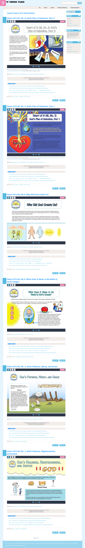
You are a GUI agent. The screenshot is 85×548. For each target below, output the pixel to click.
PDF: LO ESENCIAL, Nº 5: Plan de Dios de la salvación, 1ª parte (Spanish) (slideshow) (28, 176)
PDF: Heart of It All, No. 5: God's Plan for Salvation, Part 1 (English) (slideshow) (27, 174)
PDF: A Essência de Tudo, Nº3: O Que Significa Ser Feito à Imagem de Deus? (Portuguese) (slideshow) (32, 352)
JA (72, 11)
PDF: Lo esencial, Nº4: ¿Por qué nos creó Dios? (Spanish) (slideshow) (25, 261)
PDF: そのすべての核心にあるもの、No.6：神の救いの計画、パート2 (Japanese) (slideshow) (30, 90)
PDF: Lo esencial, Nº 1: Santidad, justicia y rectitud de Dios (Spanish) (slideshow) (27, 520)
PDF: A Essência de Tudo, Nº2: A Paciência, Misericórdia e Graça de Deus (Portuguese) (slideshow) (32, 437)
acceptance (18, 356)
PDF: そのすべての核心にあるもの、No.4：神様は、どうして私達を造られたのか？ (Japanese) (30, 263)
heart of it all (27, 96)
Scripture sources (60, 543)
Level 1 (45, 7)
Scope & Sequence (75, 7)
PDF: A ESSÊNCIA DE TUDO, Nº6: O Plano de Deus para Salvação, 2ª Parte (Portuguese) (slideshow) (32, 92)
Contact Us (75, 543)
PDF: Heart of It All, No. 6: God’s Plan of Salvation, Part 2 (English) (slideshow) (27, 86)
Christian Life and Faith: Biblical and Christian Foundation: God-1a (27, 247)
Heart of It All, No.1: (32, 69)
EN (68, 11)
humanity (30, 269)
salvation (21, 96)
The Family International (19, 545)
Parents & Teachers (62, 7)
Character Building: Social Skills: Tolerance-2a (22, 334)
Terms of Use (68, 543)
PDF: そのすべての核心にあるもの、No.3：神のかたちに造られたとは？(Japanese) (27, 350)
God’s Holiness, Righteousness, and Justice (46, 69)
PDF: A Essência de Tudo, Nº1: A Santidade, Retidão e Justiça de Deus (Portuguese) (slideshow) (31, 524)
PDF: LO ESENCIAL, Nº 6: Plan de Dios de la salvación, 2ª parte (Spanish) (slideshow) (28, 88)
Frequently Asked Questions (48, 543)
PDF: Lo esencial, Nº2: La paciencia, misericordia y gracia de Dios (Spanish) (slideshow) (29, 433)
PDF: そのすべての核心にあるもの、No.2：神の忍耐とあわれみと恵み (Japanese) (27, 435)
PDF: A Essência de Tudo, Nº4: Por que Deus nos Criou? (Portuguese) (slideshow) (28, 265)
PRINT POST (62, 100)
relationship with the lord (22, 269)
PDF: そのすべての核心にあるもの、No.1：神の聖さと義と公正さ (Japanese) (26, 522)
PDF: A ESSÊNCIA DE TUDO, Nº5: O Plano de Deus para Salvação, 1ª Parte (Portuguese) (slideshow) (32, 180)
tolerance (24, 356)
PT (74, 11)
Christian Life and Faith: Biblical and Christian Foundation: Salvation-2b (28, 74)
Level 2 (52, 7)
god (14, 96)
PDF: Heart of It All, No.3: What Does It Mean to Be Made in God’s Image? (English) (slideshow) (31, 346)
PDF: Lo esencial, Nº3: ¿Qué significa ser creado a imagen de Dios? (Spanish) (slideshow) (29, 348)
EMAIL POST (55, 100)
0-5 (39, 7)
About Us (38, 543)
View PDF (62, 21)
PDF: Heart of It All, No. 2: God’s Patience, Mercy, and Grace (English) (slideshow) (28, 431)
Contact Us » (72, 37)
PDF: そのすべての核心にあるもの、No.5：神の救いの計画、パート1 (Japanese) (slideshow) (30, 178)
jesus (17, 96)
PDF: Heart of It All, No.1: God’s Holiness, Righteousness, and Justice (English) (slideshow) (30, 518)
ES (70, 11)
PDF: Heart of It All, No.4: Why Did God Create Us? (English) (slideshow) (25, 259)
